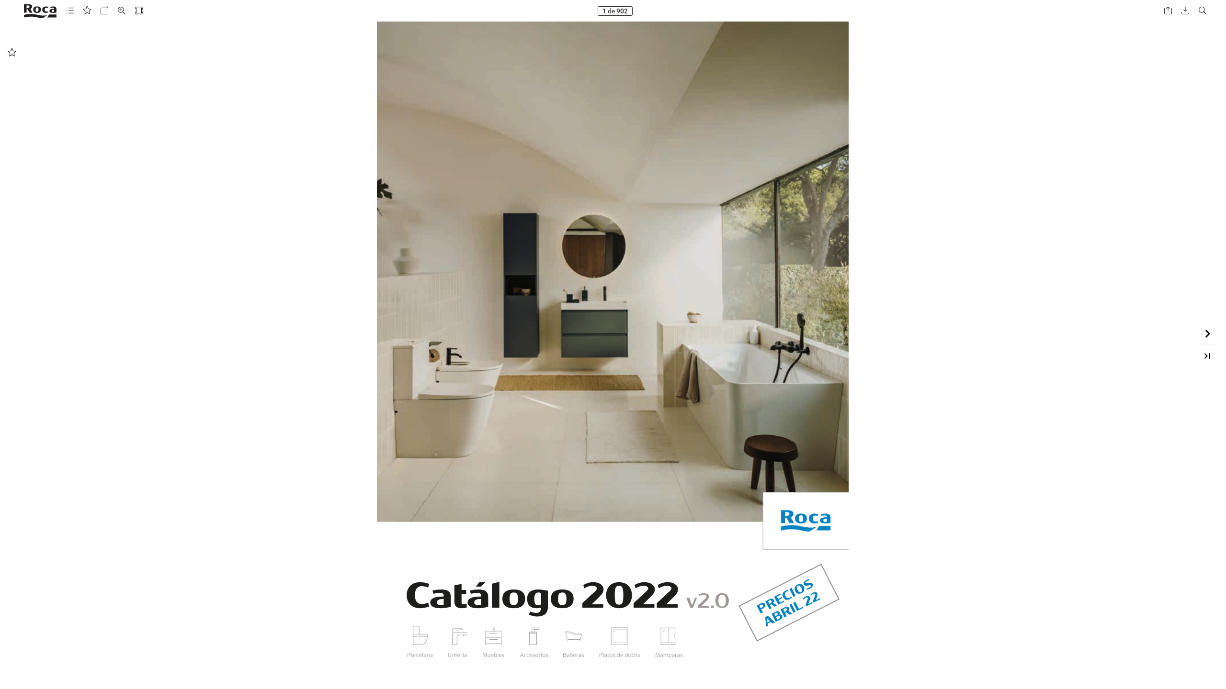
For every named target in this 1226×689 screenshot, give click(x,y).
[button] (70, 11)
